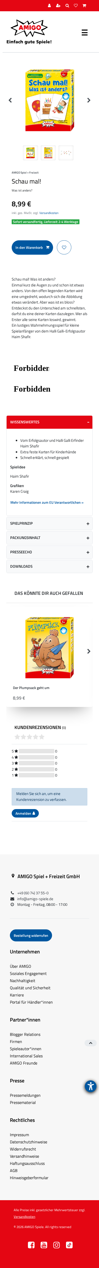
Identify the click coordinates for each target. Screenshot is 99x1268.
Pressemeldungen (25, 1095)
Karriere (17, 995)
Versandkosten (48, 212)
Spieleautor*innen (25, 1049)
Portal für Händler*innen (31, 1002)
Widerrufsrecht (23, 1149)
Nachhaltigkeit (22, 980)
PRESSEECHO (21, 552)
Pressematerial (23, 1102)
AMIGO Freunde (23, 1063)
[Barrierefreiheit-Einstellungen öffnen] (90, 1086)
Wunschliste (64, 247)
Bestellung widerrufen (31, 935)
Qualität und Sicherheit (30, 988)
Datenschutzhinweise (28, 1142)
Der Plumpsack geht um (31, 688)
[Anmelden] (50, 5)
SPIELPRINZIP (21, 523)
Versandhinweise (24, 1156)
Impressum (19, 1135)
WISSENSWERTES (24, 422)
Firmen (16, 1041)
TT (69, 1246)
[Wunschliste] (76, 5)
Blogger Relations (25, 1034)
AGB (14, 1170)
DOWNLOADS (21, 566)
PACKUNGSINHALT (25, 538)
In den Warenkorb (29, 247)
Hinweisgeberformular (29, 1178)
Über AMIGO (20, 966)
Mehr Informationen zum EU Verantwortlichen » (47, 502)
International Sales (26, 1056)
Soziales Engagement (28, 973)
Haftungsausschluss (27, 1163)
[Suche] (68, 5)
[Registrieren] (59, 5)
